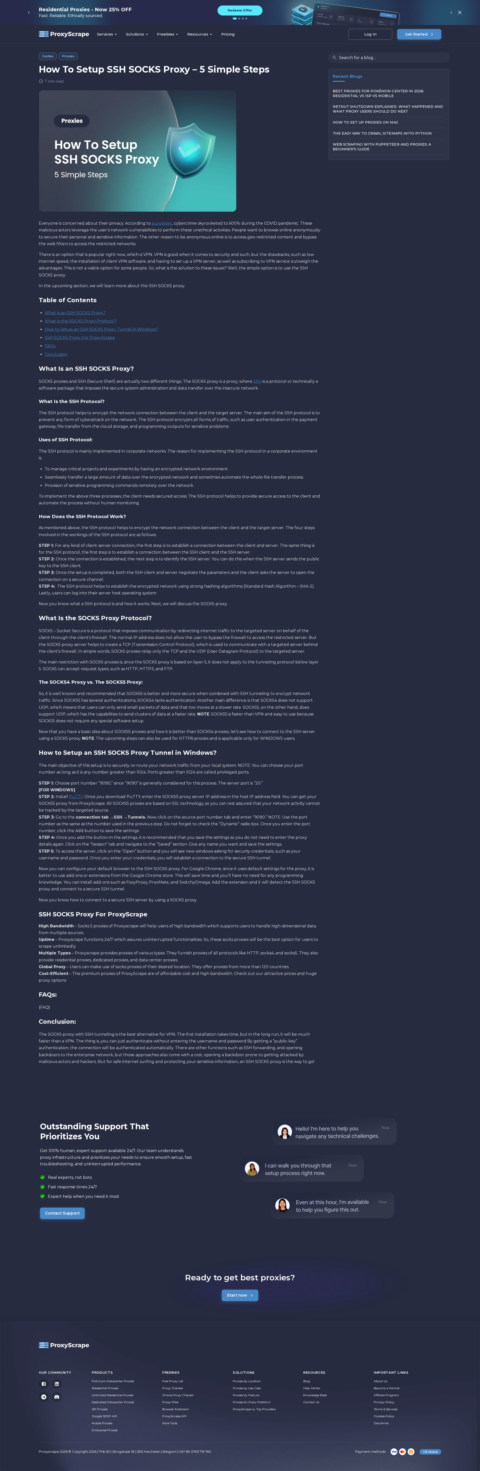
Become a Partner (387, 1388)
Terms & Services (385, 1409)
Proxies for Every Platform (252, 1402)
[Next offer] (451, 13)
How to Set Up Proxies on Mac (365, 122)
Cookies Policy (384, 1416)
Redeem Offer (240, 10)
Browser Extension (175, 1409)
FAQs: (50, 345)
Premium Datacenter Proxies (113, 1381)
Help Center (311, 1388)
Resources (197, 34)
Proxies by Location (247, 1381)
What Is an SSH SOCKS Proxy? (75, 312)
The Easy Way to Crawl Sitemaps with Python (382, 133)
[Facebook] (44, 1384)
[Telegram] (44, 1397)
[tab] (235, 19)
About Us (380, 1381)
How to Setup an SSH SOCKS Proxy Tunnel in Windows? (101, 329)
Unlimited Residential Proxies (112, 1395)
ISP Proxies (100, 1409)
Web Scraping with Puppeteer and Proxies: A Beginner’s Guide (382, 147)
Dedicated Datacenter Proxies (113, 1402)
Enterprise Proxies (105, 1430)
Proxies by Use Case (247, 1388)
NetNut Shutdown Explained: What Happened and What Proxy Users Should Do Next (388, 109)
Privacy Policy (384, 1402)
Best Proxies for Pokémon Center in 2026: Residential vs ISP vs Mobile (378, 93)
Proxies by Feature (246, 1395)
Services (105, 34)
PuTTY (76, 796)
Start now (237, 1295)
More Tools (169, 1423)
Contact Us (311, 1402)
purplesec (161, 223)
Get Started (416, 34)
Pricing (228, 34)
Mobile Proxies (102, 1423)
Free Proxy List (172, 1381)
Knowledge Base (315, 1395)
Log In (370, 34)
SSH (257, 381)
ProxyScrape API (174, 1416)
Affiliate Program (386, 1395)
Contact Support (62, 1213)
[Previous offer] (29, 13)
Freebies (165, 34)
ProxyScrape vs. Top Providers (254, 1409)
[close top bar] (459, 12)
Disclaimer (381, 1423)
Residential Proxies (105, 1388)
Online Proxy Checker (178, 1395)
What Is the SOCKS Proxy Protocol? (80, 321)
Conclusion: (56, 354)
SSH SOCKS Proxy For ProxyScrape (80, 337)
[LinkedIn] (57, 1384)
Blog (306, 1381)
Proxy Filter (170, 1402)
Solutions (135, 34)
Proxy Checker (172, 1388)
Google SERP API (104, 1416)
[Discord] (57, 1397)
